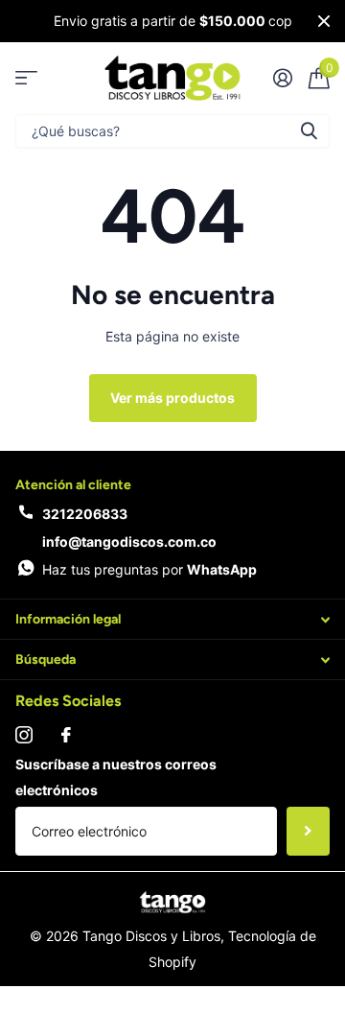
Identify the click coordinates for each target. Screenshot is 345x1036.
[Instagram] (24, 734)
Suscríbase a (308, 831)
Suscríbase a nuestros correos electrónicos (116, 777)
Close (324, 21)
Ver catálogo (26, 78)
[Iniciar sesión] (282, 78)
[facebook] (66, 734)
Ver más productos (172, 397)
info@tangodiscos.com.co (129, 541)
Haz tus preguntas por (149, 569)
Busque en (309, 131)
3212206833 (84, 514)
